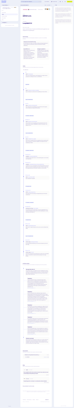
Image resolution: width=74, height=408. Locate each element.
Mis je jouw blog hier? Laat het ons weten (28, 386)
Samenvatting (4, 12)
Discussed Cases (29, 399)
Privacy (24, 401)
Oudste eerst (26, 69)
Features (34, 399)
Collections (24, 399)
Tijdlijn (3, 14)
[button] (1, 8)
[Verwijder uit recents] (17, 7)
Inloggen (9, 406)
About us (37, 399)
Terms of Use (27, 401)
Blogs (2, 19)
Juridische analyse (4, 16)
